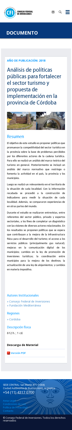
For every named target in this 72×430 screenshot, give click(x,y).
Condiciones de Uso (14, 404)
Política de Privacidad (15, 407)
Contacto (8, 411)
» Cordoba (13, 319)
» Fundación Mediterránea (24, 305)
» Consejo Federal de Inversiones (28, 301)
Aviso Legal (9, 400)
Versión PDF (18, 353)
